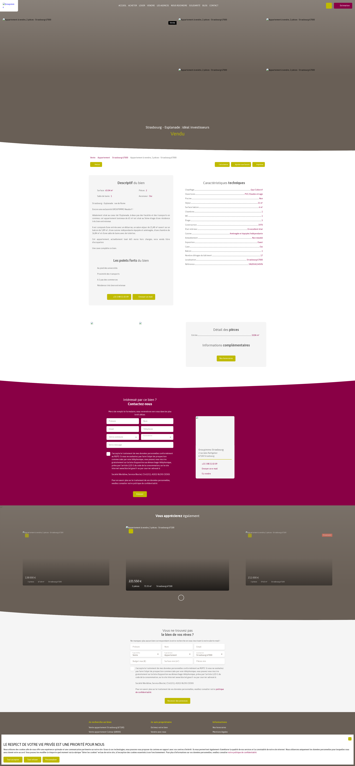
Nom (145, 421)
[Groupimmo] (9, 5)
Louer (142, 5)
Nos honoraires (219, 727)
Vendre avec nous (158, 732)
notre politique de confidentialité (242, 752)
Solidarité (194, 5)
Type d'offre (136, 652)
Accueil (122, 5)
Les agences (163, 5)
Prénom (112, 421)
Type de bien (168, 652)
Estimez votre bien (159, 727)
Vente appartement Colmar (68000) (105, 732)
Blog (204, 5)
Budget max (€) (139, 661)
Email (111, 429)
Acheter (132, 5)
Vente (92, 157)
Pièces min (201, 661)
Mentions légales (220, 732)
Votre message (115, 445)
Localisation (200, 652)
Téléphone (148, 429)
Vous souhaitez (147, 436)
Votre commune (116, 437)
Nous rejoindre (179, 5)
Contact (213, 5)
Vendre (151, 5)
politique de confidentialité (145, 483)
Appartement (104, 157)
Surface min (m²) (171, 661)
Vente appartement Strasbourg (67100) (106, 727)
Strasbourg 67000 (120, 157)
